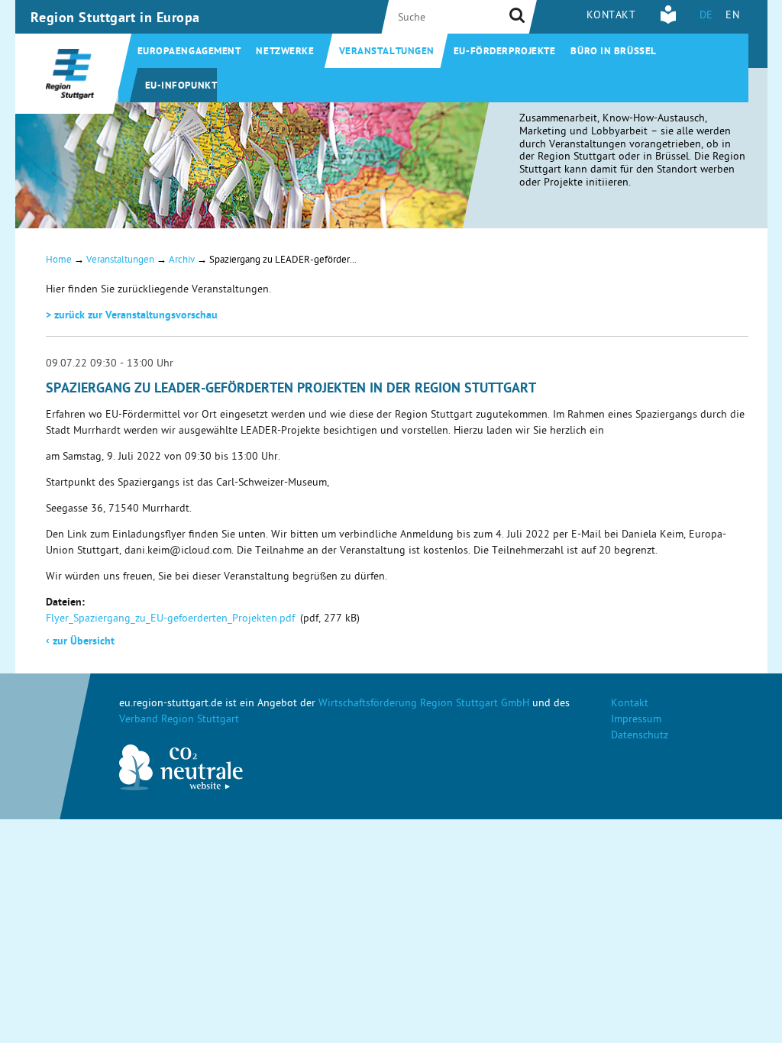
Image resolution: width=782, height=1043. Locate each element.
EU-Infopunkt (181, 86)
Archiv (182, 260)
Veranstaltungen (387, 52)
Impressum (636, 720)
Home (59, 260)
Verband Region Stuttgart (179, 720)
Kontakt (611, 16)
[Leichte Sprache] (668, 21)
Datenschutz (639, 736)
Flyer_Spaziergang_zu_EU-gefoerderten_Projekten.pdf (170, 619)
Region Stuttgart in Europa (116, 19)
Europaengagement (189, 52)
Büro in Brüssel (613, 52)
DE (706, 16)
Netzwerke (285, 52)
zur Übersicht (80, 642)
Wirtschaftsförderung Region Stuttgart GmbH (423, 704)
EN (732, 16)
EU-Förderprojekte (505, 52)
